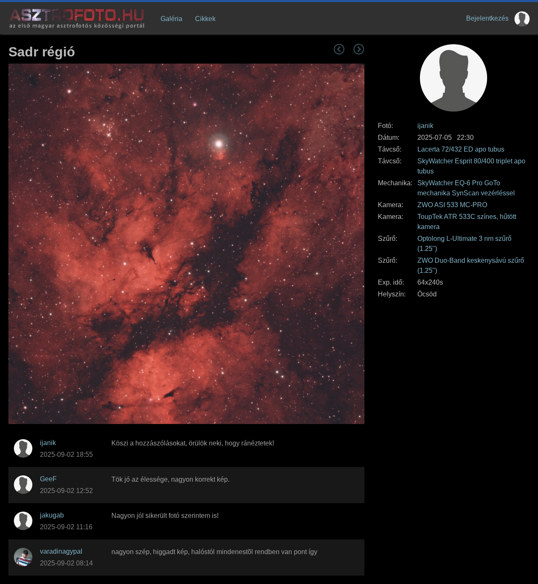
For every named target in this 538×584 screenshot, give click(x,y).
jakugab (52, 515)
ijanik (425, 125)
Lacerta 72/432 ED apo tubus (460, 149)
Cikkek (205, 18)
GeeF (48, 479)
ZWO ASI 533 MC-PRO (452, 204)
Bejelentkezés (487, 18)
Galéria (171, 18)
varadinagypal (61, 551)
